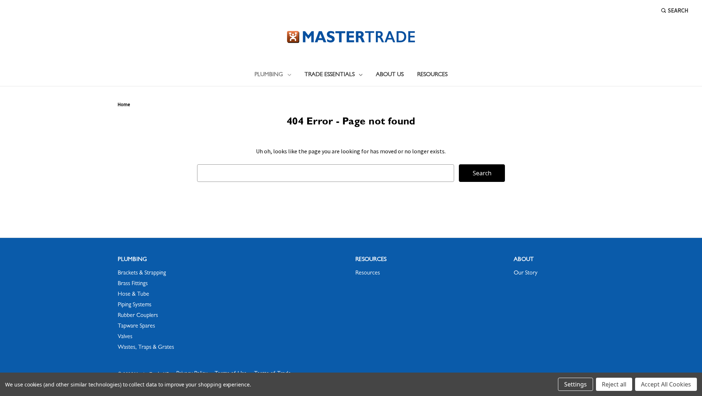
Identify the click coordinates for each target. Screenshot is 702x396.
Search (678, 10)
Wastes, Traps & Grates (146, 348)
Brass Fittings (133, 284)
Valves (125, 337)
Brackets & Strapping (142, 273)
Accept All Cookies (666, 384)
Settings (575, 384)
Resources (432, 75)
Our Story (525, 273)
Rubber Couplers (138, 316)
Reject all (614, 384)
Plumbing (268, 75)
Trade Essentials (330, 75)
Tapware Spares (136, 326)
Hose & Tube (133, 295)
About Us (390, 75)
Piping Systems (134, 305)
